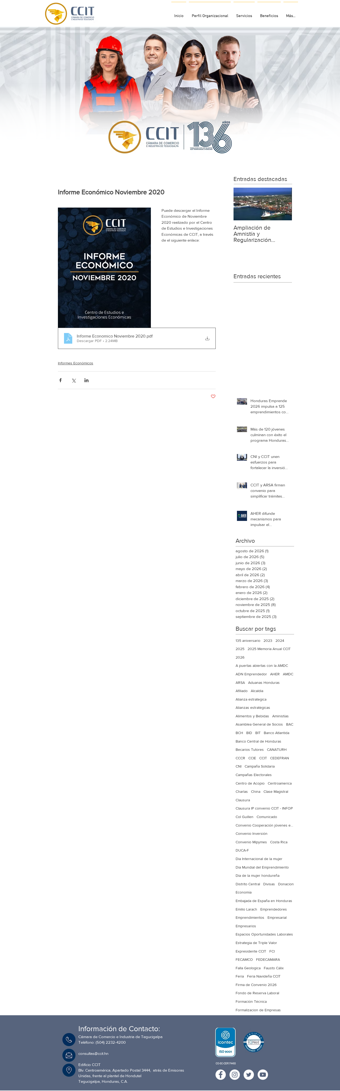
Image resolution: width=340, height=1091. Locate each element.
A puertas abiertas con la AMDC (262, 665)
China (255, 791)
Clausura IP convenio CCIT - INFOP (264, 808)
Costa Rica (278, 842)
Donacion (286, 884)
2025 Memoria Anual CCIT (269, 649)
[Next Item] (283, 204)
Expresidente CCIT (251, 951)
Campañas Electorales (254, 775)
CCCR (240, 758)
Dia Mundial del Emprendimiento (262, 867)
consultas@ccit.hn (93, 1053)
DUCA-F (242, 850)
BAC (289, 724)
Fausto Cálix (274, 968)
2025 (240, 649)
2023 (268, 640)
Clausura (243, 800)
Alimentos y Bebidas (252, 716)
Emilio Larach (246, 909)
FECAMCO (244, 959)
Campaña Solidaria (260, 766)
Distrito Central (248, 884)
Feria (240, 976)
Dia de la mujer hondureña (257, 875)
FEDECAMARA (268, 959)
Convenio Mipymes (251, 842)
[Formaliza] (173, 151)
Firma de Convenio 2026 (256, 985)
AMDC (288, 674)
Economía (244, 892)
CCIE (252, 758)
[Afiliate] (177, 151)
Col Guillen (244, 817)
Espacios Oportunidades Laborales (264, 934)
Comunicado (267, 817)
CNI (238, 766)
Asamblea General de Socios (259, 724)
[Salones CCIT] (168, 151)
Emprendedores (273, 909)
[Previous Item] (242, 204)
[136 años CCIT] (163, 151)
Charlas (242, 791)
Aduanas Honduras (264, 682)
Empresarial (277, 917)
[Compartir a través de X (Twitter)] (73, 380)
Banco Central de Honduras (258, 741)
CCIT (263, 758)
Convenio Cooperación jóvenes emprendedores (265, 825)
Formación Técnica (251, 1001)
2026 (240, 657)
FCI (272, 951)
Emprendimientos (250, 917)
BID (249, 733)
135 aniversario (248, 640)
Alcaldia (257, 691)
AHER (275, 674)
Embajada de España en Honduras (264, 901)
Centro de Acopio (250, 783)
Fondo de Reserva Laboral (257, 993)
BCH (239, 733)
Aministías (280, 716)
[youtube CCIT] (263, 1074)
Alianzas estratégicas (253, 707)
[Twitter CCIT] (249, 1074)
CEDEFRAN (279, 758)
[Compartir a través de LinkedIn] (86, 380)
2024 (279, 640)
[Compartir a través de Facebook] (60, 380)
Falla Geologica (248, 968)
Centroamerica (280, 783)
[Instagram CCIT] (235, 1074)
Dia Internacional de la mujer (259, 859)
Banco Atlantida (276, 733)
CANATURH (277, 749)
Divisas (269, 884)
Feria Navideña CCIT (263, 976)
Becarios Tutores (250, 749)
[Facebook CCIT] (220, 1074)
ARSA (240, 682)
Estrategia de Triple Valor (256, 943)
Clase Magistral (276, 791)
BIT (258, 733)
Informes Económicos (75, 363)
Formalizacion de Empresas (258, 1010)
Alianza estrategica (251, 699)
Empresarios (246, 926)
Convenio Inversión (251, 833)
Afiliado (242, 691)
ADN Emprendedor (251, 674)
